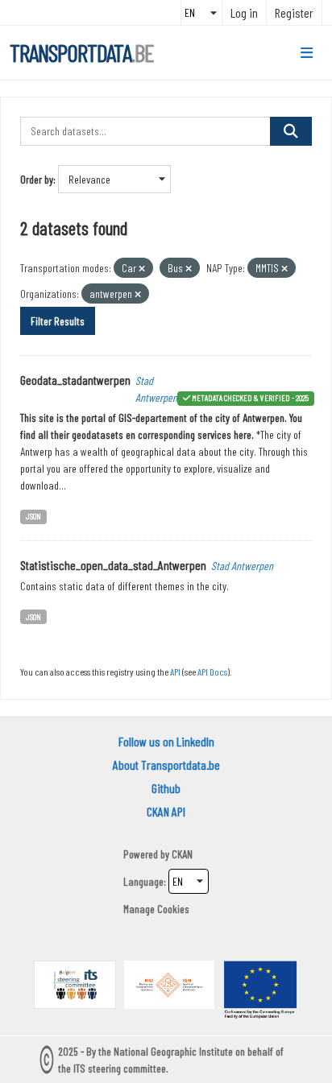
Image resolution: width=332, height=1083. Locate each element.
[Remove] (142, 268)
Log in (244, 12)
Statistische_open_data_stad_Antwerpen (113, 565)
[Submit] (291, 131)
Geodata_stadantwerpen (75, 379)
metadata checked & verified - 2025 (250, 397)
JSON (33, 515)
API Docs (212, 671)
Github (166, 788)
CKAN (182, 854)
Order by (36, 179)
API (175, 671)
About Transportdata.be (166, 764)
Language (143, 881)
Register (294, 12)
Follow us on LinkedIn (166, 741)
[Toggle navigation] (306, 53)
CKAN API (166, 811)
